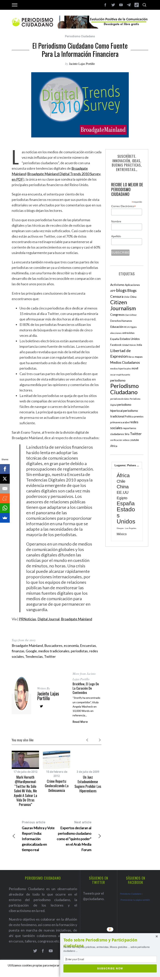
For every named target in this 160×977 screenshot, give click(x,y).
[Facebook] (5, 469)
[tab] (127, 465)
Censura (116, 296)
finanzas (18, 651)
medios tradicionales (53, 651)
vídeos (126, 440)
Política (129, 416)
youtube (134, 440)
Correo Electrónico (123, 206)
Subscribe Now (110, 968)
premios (138, 416)
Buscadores (53, 645)
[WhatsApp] (5, 508)
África (113, 445)
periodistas (79, 651)
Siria (127, 434)
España (114, 339)
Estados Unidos (130, 339)
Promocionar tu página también (135, 900)
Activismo (117, 284)
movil (135, 368)
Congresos (117, 314)
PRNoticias (27, 619)
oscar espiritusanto (120, 374)
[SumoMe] (5, 518)
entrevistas (128, 333)
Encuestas (88, 645)
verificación (116, 440)
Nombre (116, 221)
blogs (121, 290)
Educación (117, 326)
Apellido (116, 236)
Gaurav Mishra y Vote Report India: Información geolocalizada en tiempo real (38, 836)
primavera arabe (119, 422)
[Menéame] (5, 498)
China (133, 296)
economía (71, 645)
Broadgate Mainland (76, 619)
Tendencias (34, 656)
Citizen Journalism (123, 305)
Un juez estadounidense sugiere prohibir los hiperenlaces (88, 784)
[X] (5, 479)
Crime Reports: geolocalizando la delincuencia (56, 786)
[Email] (5, 488)
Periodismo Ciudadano (80, 36)
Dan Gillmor (131, 315)
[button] (110, 943)
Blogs (132, 290)
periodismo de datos (119, 399)
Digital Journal (48, 619)
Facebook (116, 344)
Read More (80, 721)
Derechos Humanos (121, 320)
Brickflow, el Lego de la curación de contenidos (86, 688)
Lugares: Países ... (127, 465)
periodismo (117, 380)
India (139, 344)
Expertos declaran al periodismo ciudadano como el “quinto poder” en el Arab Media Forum (74, 836)
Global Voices (129, 344)
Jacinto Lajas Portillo (82, 64)
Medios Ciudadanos (125, 362)
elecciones (116, 333)
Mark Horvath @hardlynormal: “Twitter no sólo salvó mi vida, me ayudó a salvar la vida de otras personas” (25, 791)
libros (131, 356)
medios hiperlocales (120, 368)
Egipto (134, 327)
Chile (126, 296)
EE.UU (127, 327)
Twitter (50, 656)
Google (31, 651)
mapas (139, 356)
